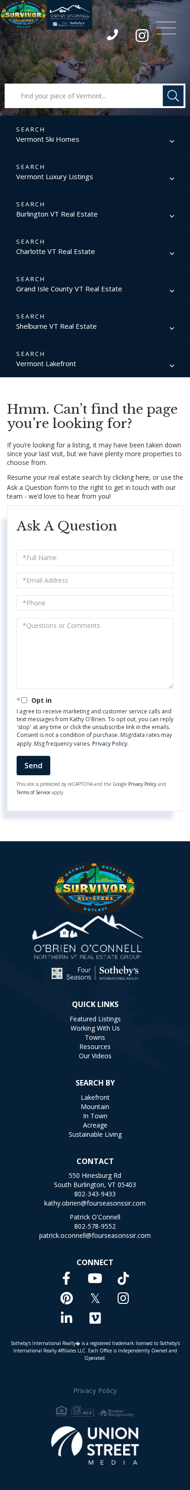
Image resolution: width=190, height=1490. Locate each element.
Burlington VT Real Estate (57, 213)
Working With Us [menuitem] (95, 1028)
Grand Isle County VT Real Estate (69, 288)
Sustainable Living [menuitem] (95, 1134)
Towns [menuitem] (95, 1037)
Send (33, 765)
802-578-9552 (95, 1226)
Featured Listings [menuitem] (95, 1018)
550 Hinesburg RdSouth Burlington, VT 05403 (95, 1180)
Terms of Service (33, 792)
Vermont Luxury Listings (54, 176)
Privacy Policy (109, 744)
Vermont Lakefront (46, 363)
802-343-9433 (113, 37)
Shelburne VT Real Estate (56, 326)
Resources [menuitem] (95, 1046)
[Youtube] (95, 1278)
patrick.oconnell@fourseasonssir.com (95, 1235)
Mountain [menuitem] (95, 1106)
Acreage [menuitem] (95, 1125)
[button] (173, 95)
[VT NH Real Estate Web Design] (95, 1445)
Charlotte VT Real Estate (55, 251)
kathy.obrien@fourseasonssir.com (95, 1203)
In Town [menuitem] (95, 1115)
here (142, 477)
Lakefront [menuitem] (95, 1097)
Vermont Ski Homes (47, 139)
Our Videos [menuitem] (95, 1055)
